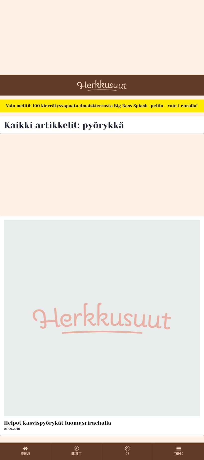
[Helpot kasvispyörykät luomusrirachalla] (102, 318)
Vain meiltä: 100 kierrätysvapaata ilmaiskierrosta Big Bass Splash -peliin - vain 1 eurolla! (102, 105)
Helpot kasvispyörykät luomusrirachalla (57, 423)
